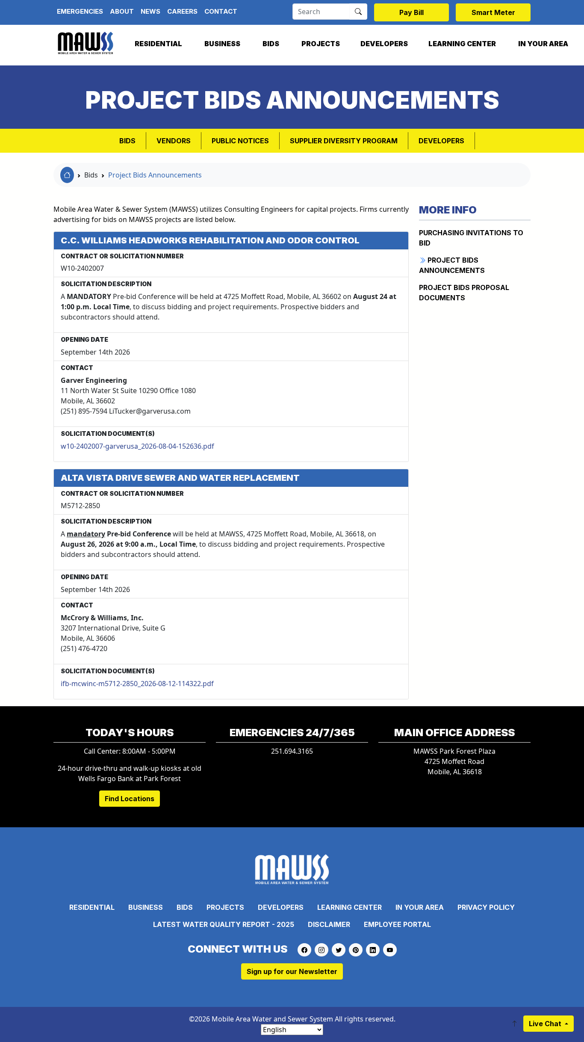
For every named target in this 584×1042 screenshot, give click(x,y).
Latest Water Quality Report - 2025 (223, 924)
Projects (320, 43)
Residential (158, 43)
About (122, 11)
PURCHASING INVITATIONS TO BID (471, 237)
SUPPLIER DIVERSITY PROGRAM (344, 140)
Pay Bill (411, 12)
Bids (271, 43)
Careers (182, 11)
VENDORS (173, 140)
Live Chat (546, 1023)
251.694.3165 (292, 751)
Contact (220, 11)
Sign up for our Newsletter (292, 971)
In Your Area (543, 43)
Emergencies (80, 11)
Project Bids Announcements (155, 175)
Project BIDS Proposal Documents (464, 292)
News (150, 11)
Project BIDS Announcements (452, 265)
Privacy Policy (486, 907)
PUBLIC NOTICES (240, 140)
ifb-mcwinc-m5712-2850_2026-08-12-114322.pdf (137, 683)
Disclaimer (329, 924)
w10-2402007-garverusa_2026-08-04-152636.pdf (137, 446)
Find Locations (129, 798)
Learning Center (462, 43)
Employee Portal (397, 924)
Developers (384, 43)
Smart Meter (493, 12)
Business (222, 43)
